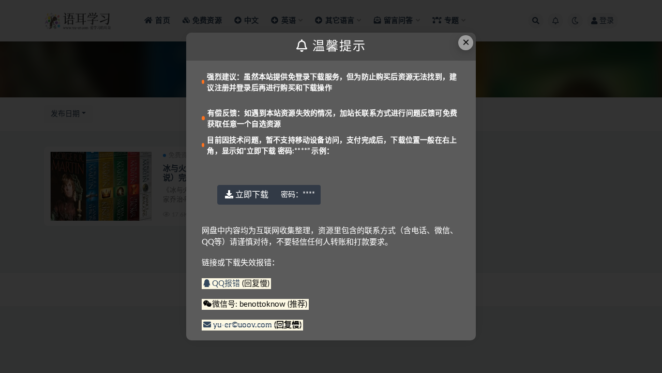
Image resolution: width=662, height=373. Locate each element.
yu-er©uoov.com (242, 325)
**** (298, 194)
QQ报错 (226, 284)
